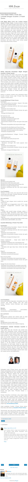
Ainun (5, 428)
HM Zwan (9, 471)
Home (14, 464)
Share (3, 420)
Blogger (16, 480)
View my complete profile (5, 477)
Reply (5, 441)
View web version (14, 467)
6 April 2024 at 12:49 (11, 428)
